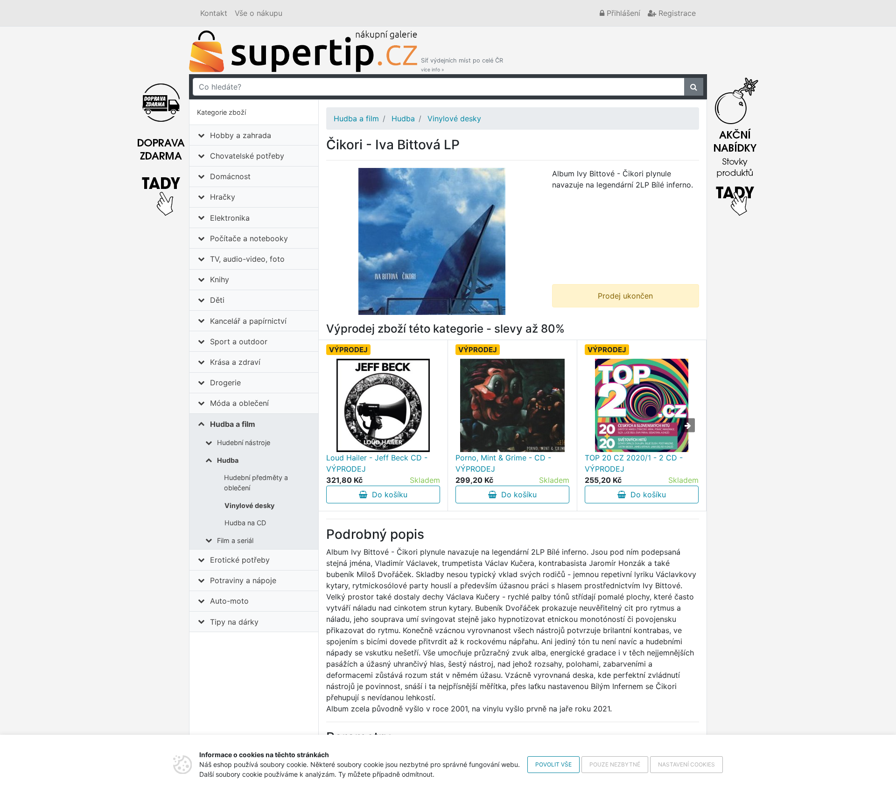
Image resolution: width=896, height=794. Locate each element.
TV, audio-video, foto (247, 259)
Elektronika (230, 218)
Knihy (219, 279)
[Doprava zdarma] (161, 144)
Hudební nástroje (243, 442)
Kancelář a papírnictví (248, 321)
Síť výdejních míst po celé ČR (462, 64)
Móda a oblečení (239, 403)
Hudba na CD (245, 523)
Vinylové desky (249, 505)
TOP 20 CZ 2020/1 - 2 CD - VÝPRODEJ (634, 463)
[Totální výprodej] (735, 144)
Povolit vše (553, 764)
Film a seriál (235, 540)
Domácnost (230, 176)
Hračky (222, 197)
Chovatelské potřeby (247, 155)
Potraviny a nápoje (243, 580)
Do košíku (387, 494)
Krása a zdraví (235, 362)
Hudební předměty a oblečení (256, 483)
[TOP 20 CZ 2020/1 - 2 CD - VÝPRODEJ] (641, 405)
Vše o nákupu (258, 13)
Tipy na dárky (234, 622)
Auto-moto (229, 601)
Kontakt (213, 13)
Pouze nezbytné (614, 764)
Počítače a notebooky (249, 238)
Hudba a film (232, 424)
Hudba (227, 460)
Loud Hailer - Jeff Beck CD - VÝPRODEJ (376, 463)
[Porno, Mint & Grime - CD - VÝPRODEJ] (512, 405)
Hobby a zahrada (240, 135)
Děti (217, 300)
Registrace (676, 13)
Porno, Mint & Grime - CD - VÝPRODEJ (503, 463)
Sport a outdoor (238, 341)
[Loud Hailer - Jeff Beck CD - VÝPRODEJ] (383, 405)
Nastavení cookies (686, 764)
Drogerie (225, 382)
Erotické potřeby (240, 559)
